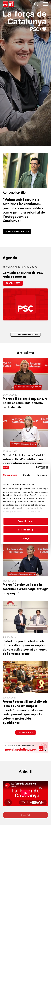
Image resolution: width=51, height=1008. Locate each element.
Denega (25, 538)
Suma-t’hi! (25, 815)
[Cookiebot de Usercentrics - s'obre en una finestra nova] (36, 467)
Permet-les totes (25, 521)
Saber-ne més (13, 283)
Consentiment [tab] (10, 475)
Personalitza (24, 530)
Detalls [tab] (26, 475)
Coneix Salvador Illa (17, 231)
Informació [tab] (42, 475)
